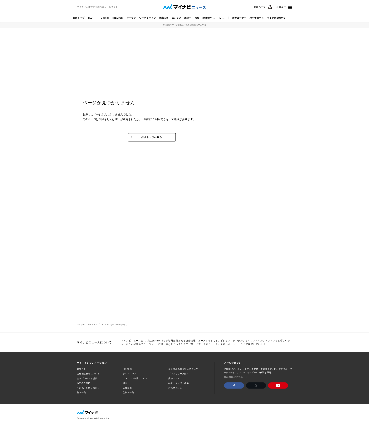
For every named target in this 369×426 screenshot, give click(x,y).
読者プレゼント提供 (87, 378)
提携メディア (175, 378)
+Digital (104, 17)
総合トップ (79, 17)
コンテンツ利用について (135, 378)
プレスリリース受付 (178, 373)
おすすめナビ (256, 17)
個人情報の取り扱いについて (183, 369)
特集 (197, 17)
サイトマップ (129, 373)
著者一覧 (81, 392)
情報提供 (127, 387)
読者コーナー (239, 17)
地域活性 (207, 17)
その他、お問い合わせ (88, 387)
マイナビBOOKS (276, 17)
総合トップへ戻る (151, 137)
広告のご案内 (84, 383)
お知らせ (81, 369)
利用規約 (127, 369)
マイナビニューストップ (88, 324)
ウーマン (131, 17)
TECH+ (92, 17)
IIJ (220, 17)
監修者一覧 (128, 392)
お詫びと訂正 (175, 387)
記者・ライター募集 (178, 383)
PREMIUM (117, 17)
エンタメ (176, 17)
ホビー (187, 17)
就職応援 (164, 17)
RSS (125, 383)
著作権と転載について (88, 373)
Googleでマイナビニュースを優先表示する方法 (184, 25)
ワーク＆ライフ (147, 17)
